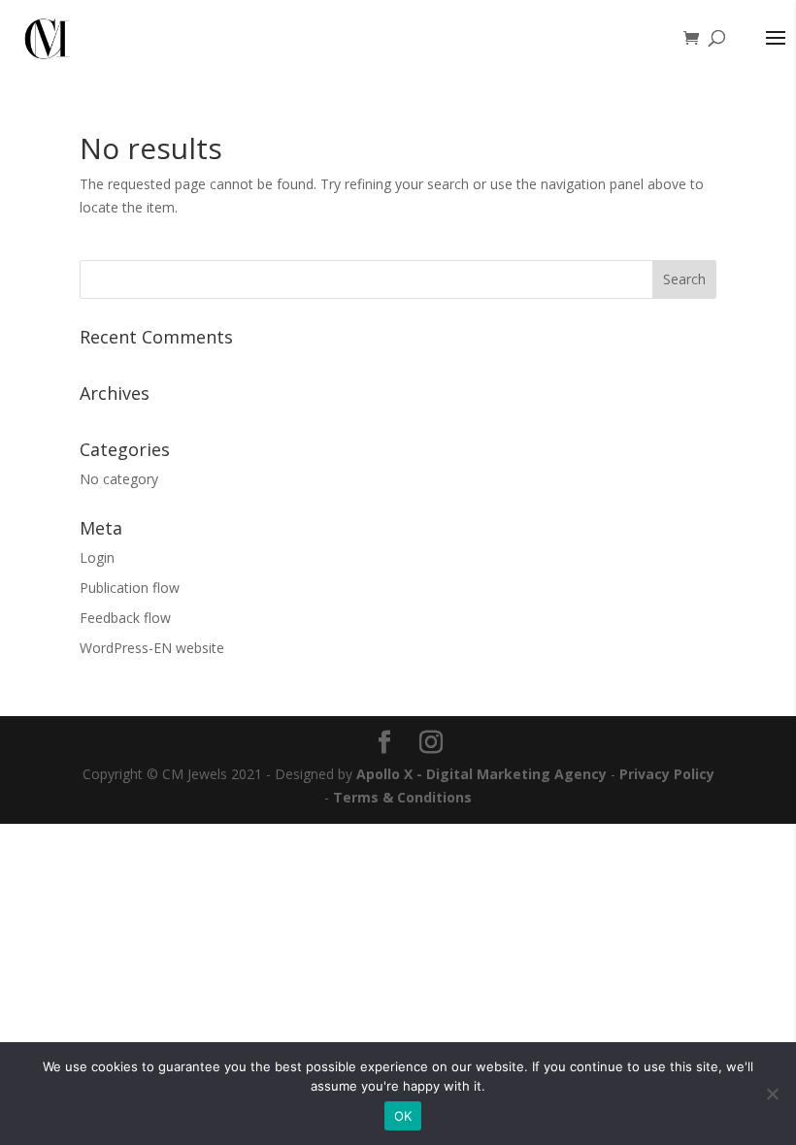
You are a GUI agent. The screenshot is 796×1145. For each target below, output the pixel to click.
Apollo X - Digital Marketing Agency (481, 774)
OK (403, 1116)
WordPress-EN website (152, 647)
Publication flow (130, 587)
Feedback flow (125, 617)
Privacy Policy (666, 774)
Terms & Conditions (402, 797)
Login (97, 557)
